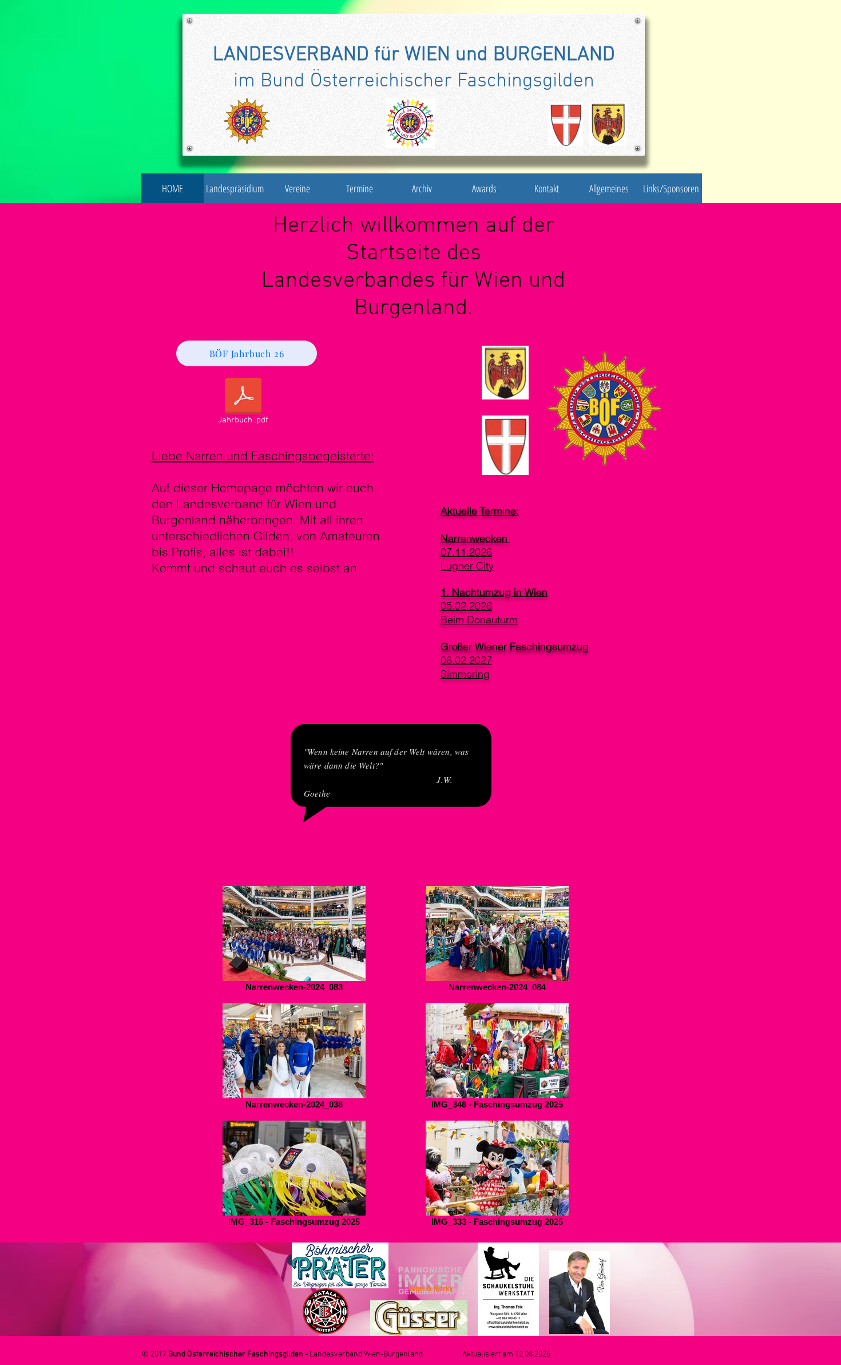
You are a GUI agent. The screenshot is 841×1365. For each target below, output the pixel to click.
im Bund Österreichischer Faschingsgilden (413, 81)
